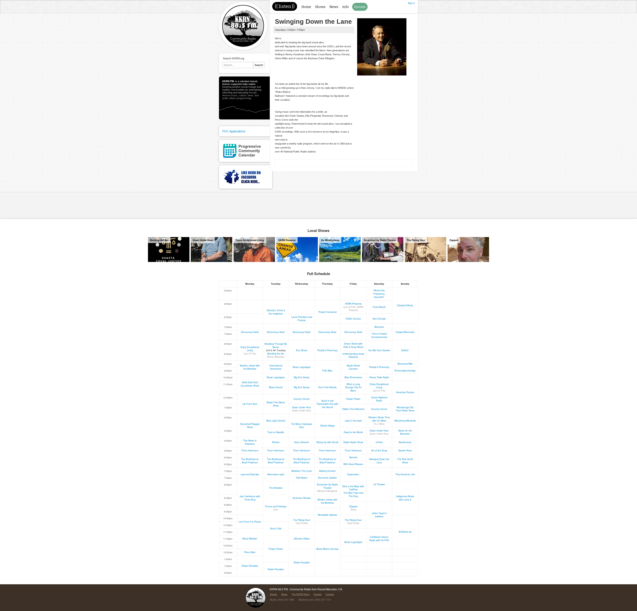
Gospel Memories (405, 332)
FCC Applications (233, 131)
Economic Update (327, 477)
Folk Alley (327, 370)
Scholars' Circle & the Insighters (276, 312)
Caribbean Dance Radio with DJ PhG (379, 538)
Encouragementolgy (405, 370)
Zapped (353, 506)
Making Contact (327, 470)
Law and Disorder (250, 474)
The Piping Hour (301, 520)
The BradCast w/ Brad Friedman (250, 460)
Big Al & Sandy (301, 377)
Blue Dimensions (353, 377)
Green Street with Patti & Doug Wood (353, 345)
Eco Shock (301, 350)
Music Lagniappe (302, 367)
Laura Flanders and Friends (301, 318)
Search (259, 65)
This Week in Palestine (250, 442)
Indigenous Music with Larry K (405, 498)
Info (345, 7)
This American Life (405, 474)
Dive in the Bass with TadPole (353, 488)
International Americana (275, 367)
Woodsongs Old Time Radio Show (405, 409)
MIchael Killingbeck (327, 491)
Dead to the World (353, 432)
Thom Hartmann (249, 450)
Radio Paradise (302, 562)
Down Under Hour (301, 407)
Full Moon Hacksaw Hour (301, 425)
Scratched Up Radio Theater (327, 486)
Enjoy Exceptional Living (250, 348)
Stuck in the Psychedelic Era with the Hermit (327, 404)
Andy (353, 509)
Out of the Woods (327, 387)
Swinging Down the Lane (379, 460)
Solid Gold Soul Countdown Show (250, 384)
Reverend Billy (405, 363)
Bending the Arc (275, 353)
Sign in (411, 3)
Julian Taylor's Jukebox (379, 514)
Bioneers (379, 326)
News (333, 7)
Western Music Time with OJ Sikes (379, 419)
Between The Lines (301, 470)
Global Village (327, 425)
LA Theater (379, 484)
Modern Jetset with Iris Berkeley (250, 367)
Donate (360, 7)
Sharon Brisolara (275, 356)
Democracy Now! (250, 332)
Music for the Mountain (405, 432)
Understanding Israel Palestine (353, 355)
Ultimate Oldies (302, 538)
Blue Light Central (275, 420)
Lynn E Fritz (349, 307)
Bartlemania (405, 442)
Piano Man (249, 552)
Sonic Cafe (276, 528)
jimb (276, 509)
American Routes (405, 392)
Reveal (275, 442)
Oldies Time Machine (353, 409)
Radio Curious (353, 318)
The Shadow (275, 487)
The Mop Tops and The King (353, 494)
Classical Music (405, 305)
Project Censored (327, 312)
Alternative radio (275, 474)
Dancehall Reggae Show (250, 425)
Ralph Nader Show (353, 442)
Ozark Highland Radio (379, 399)
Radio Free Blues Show (276, 404)
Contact (329, 594)
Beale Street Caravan (353, 367)
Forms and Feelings (275, 506)
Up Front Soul (250, 403)
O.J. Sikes (379, 423)
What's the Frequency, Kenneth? (379, 293)
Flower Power (353, 398)
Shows (320, 7)
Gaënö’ (405, 350)
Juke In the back (353, 420)
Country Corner (301, 398)
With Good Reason (353, 464)
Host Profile (302, 523)
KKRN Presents (353, 303)
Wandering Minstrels (405, 420)
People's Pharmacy (327, 350)
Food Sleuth (379, 307)
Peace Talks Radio (379, 377)
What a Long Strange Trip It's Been (353, 387)
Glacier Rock (405, 450)
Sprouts (353, 457)
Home (306, 7)
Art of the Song (379, 450)
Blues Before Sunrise (327, 548)
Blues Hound (276, 387)
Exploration (353, 474)
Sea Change (379, 318)
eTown (379, 442)
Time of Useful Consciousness (379, 335)
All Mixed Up (405, 531)
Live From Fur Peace (250, 521)
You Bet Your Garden (379, 350)
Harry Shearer (301, 442)
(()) (285, 6)
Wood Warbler (249, 538)
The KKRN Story (300, 594)
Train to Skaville (275, 432)
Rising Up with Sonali (327, 442)
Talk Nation (302, 477)
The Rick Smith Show (405, 460)
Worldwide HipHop (327, 514)
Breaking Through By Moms (276, 345)
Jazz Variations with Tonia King (250, 498)
